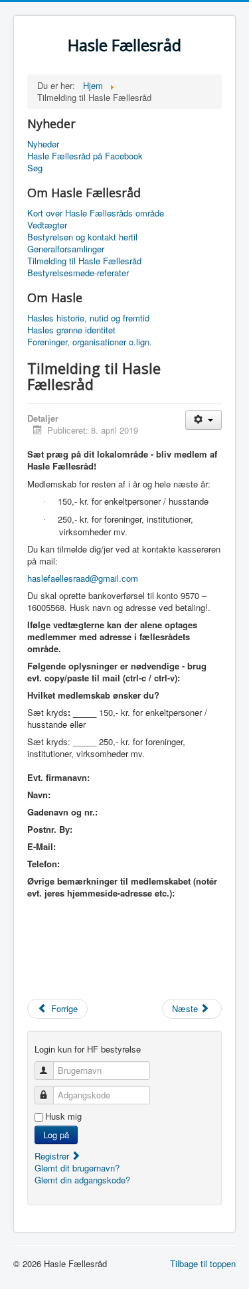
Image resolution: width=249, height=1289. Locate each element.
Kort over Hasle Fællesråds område (95, 213)
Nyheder (43, 144)
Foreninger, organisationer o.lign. (89, 342)
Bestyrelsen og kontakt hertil (82, 237)
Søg (34, 168)
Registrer (53, 1156)
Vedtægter (47, 225)
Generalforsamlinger (65, 249)
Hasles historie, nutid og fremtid (88, 318)
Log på (56, 1134)
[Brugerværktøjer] (203, 420)
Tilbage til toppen (203, 1263)
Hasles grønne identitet (71, 330)
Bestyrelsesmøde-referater (78, 273)
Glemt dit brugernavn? (77, 1167)
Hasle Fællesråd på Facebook (85, 156)
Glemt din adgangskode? (82, 1179)
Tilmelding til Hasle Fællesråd (84, 261)
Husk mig (63, 1116)
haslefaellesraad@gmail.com (82, 578)
